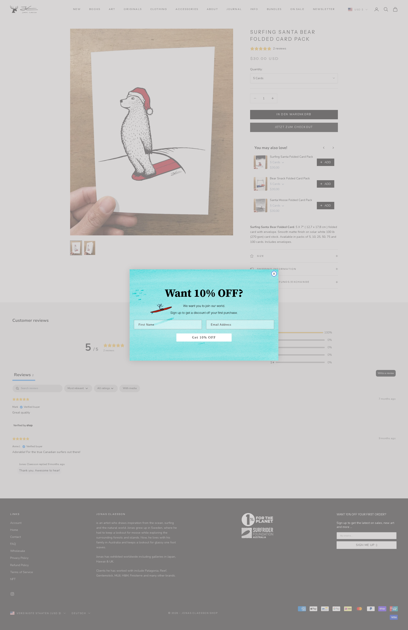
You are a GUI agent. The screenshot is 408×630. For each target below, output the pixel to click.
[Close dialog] (274, 273)
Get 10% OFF (204, 337)
